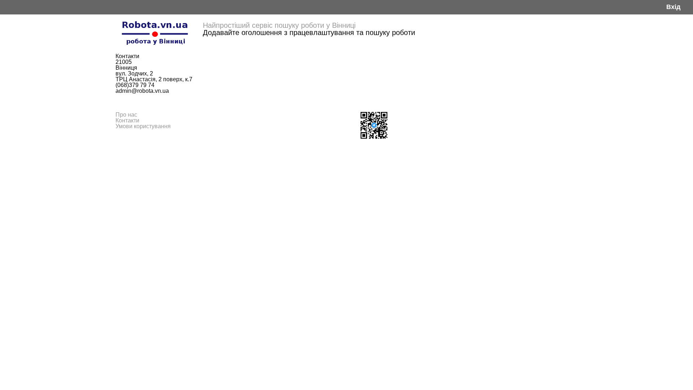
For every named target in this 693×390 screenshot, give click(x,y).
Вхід (673, 7)
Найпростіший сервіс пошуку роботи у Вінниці (279, 25)
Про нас (126, 115)
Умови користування (143, 126)
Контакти (127, 120)
